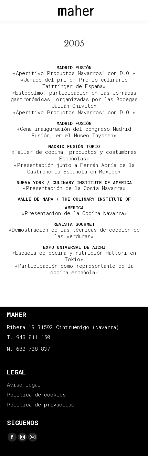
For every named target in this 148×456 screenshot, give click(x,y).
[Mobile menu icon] (11, 10)
